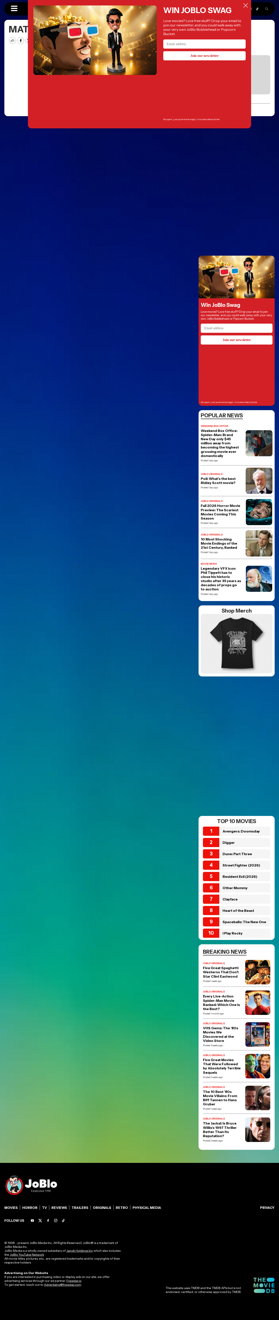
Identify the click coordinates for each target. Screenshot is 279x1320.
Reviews (59, 1208)
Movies (11, 1208)
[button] (14, 9)
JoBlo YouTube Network (27, 1255)
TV (44, 1208)
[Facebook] (48, 1220)
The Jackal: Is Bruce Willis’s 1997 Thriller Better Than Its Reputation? (220, 1129)
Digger (229, 842)
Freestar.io (73, 1281)
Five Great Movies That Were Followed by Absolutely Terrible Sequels (222, 1066)
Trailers (79, 1208)
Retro (122, 1208)
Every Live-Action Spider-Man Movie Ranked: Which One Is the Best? (221, 1002)
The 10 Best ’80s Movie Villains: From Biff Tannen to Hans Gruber (220, 1098)
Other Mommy (235, 888)
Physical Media (147, 1208)
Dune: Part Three (237, 854)
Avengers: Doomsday (241, 831)
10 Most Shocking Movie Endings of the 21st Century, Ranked (219, 543)
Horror (29, 1208)
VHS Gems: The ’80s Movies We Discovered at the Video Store (220, 1034)
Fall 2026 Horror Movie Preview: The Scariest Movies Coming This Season (220, 512)
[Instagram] (55, 1220)
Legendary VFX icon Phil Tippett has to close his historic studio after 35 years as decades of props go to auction (221, 578)
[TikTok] (257, 8)
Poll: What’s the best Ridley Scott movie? (218, 481)
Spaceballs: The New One (244, 922)
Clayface (230, 899)
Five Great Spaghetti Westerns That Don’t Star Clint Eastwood (221, 972)
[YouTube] (32, 1220)
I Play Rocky (233, 933)
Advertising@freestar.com (62, 1285)
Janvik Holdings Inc (79, 1251)
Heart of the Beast (238, 910)
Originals (102, 1208)
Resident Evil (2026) (240, 876)
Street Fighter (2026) (241, 865)
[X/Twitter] (40, 1220)
